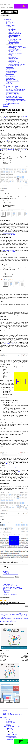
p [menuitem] (10, 731)
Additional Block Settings (15, 46)
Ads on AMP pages (14, 49)
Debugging (9, 69)
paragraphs (2, 619)
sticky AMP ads (22, 149)
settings (24, 619)
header (6, 618)
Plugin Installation (10, 22)
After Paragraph (10, 78)
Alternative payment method (13, 103)
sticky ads (25, 116)
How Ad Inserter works (12, 86)
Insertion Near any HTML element (17, 47)
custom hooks (24, 615)
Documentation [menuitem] (10, 721)
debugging (2, 617)
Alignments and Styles (14, 35)
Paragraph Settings (14, 37)
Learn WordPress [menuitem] (10, 722)
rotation (16, 619)
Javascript (26, 618)
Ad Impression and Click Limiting (17, 64)
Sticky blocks (9, 82)
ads (11, 613)
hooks (11, 618)
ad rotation (7, 613)
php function (8, 619)
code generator (8, 140)
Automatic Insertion (14, 32)
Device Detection (13, 58)
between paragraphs (19, 614)
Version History (7, 104)
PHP (5, 619)
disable (12, 617)
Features (8, 21)
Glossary (8, 26)
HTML (14, 618)
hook (9, 618)
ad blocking (2, 613)
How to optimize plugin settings (14, 88)
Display (8, 463)
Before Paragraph (10, 76)
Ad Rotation (12, 56)
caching (1, 615)
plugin (12, 619)
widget (11, 621)
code (16, 615)
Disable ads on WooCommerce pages (15, 89)
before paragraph (12, 614)
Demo (4, 75)
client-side (7, 615)
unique (8, 621)
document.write (17, 617)
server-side (20, 619)
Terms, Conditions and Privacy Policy (12, 714)
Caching (11, 54)
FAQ (4, 85)
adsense (13, 613)
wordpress (14, 621)
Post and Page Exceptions (15, 53)
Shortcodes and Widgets (15, 33)
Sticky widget (21, 472)
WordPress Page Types (15, 39)
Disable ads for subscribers (12, 93)
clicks (4, 615)
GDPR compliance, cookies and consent (16, 100)
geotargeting (2, 618)
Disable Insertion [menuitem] (11, 736)
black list (25, 614)
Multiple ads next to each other (10, 574)
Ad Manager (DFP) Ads (15, 50)
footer (24, 617)
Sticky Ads (12, 60)
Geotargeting (12, 61)
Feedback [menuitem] (8, 725)
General (13, 234)
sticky (5, 621)
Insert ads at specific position (13, 94)
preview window (10, 519)
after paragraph (18, 613)
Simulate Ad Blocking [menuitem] (12, 739)
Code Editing (12, 29)
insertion (21, 618)
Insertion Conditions (14, 42)
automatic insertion (4, 614)
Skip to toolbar (3, 717)
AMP (23, 613)
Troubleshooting (10, 74)
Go (26, 605)
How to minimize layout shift (13, 101)
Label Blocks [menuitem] (10, 728)
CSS (21, 615)
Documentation (7, 19)
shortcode (2, 621)
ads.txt (11, 51)
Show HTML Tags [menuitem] (12, 734)
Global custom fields (11, 72)
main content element (8, 233)
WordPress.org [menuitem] (9, 720)
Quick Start (9, 24)
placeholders (6, 117)
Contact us (5, 106)
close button (12, 615)
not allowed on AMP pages (7, 149)
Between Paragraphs (11, 79)
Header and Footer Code (15, 36)
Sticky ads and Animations (12, 81)
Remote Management (11, 71)
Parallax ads (9, 83)
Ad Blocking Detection (15, 65)
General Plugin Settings (15, 43)
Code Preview (12, 30)
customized (13, 468)
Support (5, 710)
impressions (18, 618)
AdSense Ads (12, 40)
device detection (8, 617)
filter (22, 617)
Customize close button (12, 92)
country (18, 615)
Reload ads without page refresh (14, 97)
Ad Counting (12, 57)
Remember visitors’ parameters (13, 96)
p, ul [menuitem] (11, 732)
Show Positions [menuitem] (11, 729)
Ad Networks (9, 67)
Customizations (10, 68)
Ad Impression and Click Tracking (17, 62)
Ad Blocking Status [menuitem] (12, 737)
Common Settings (10, 25)
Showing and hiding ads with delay (15, 99)
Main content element (9, 343)
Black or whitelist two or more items (15, 90)
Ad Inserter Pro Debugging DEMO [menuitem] (12, 726)
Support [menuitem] (8, 724)
